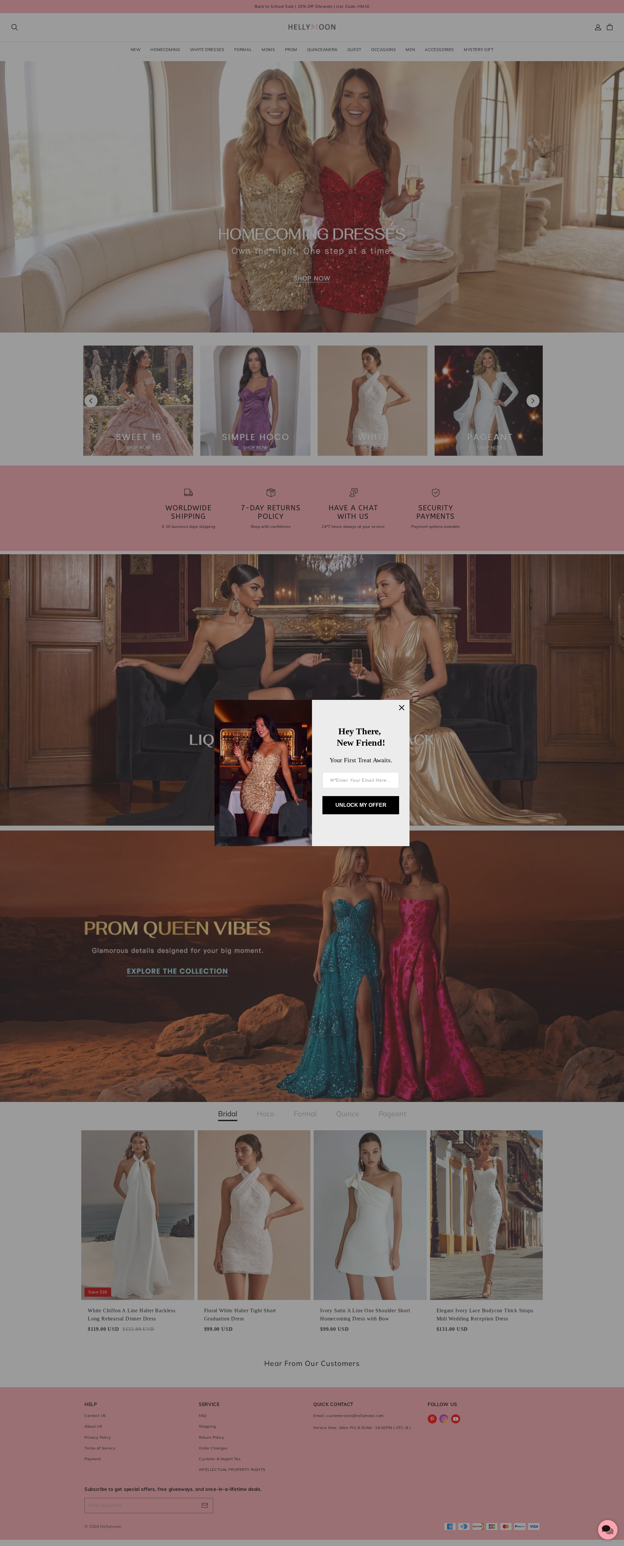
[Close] (402, 707)
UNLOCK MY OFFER (360, 805)
